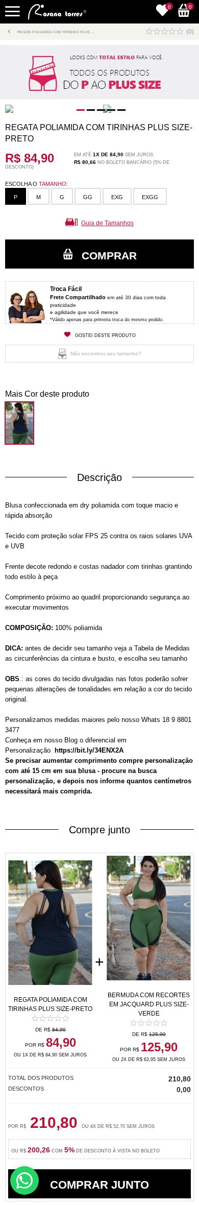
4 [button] (110, 112)
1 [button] (79, 112)
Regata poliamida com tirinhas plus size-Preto (50, 1004)
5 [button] (120, 112)
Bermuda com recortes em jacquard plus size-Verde (149, 1004)
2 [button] (89, 112)
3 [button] (99, 112)
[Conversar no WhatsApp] (24, 1180)
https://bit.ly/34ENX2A (89, 750)
